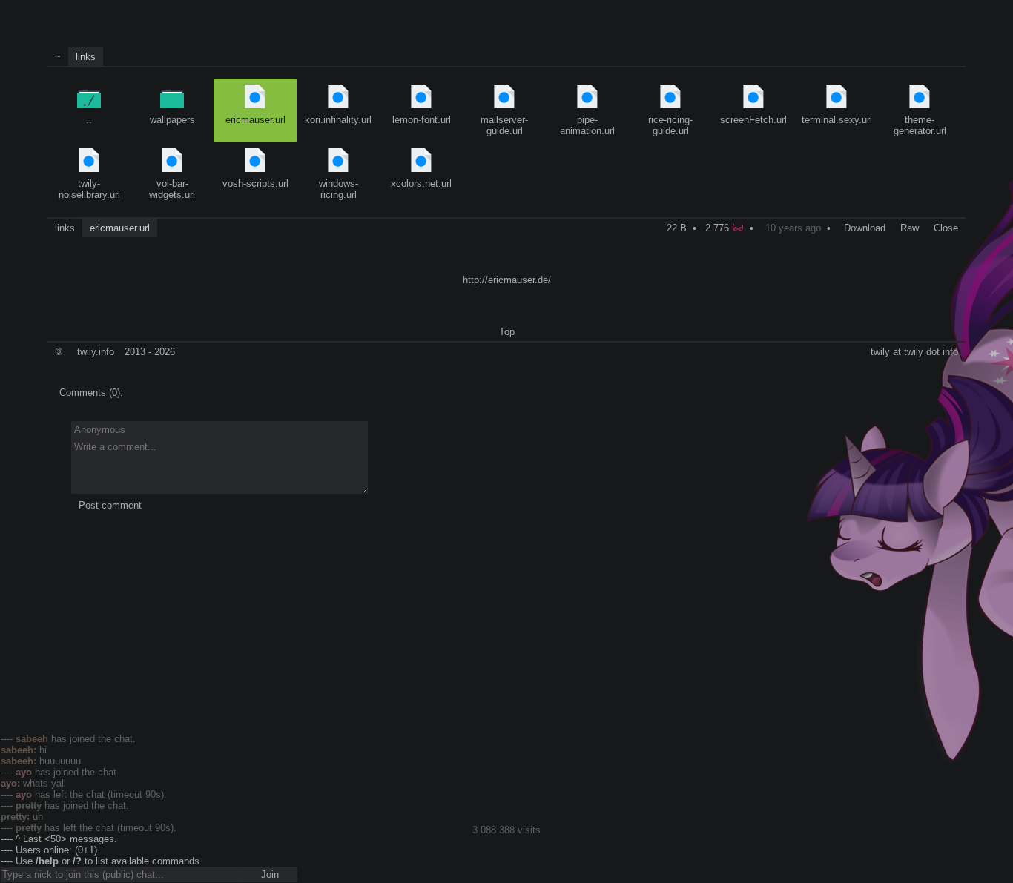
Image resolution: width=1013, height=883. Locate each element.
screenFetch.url (753, 119)
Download (864, 228)
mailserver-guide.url (504, 125)
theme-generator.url (920, 125)
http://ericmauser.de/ (507, 279)
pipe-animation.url (587, 125)
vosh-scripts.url (255, 183)
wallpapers (172, 119)
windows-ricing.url (338, 189)
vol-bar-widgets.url (172, 189)
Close (946, 228)
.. (89, 119)
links (86, 56)
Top (507, 331)
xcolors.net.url (421, 183)
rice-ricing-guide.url (670, 125)
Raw (909, 228)
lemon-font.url (421, 119)
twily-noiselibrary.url (89, 189)
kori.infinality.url (338, 119)
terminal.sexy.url (837, 119)
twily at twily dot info (914, 351)
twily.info (95, 351)
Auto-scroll (23, 7)
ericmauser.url (255, 119)
